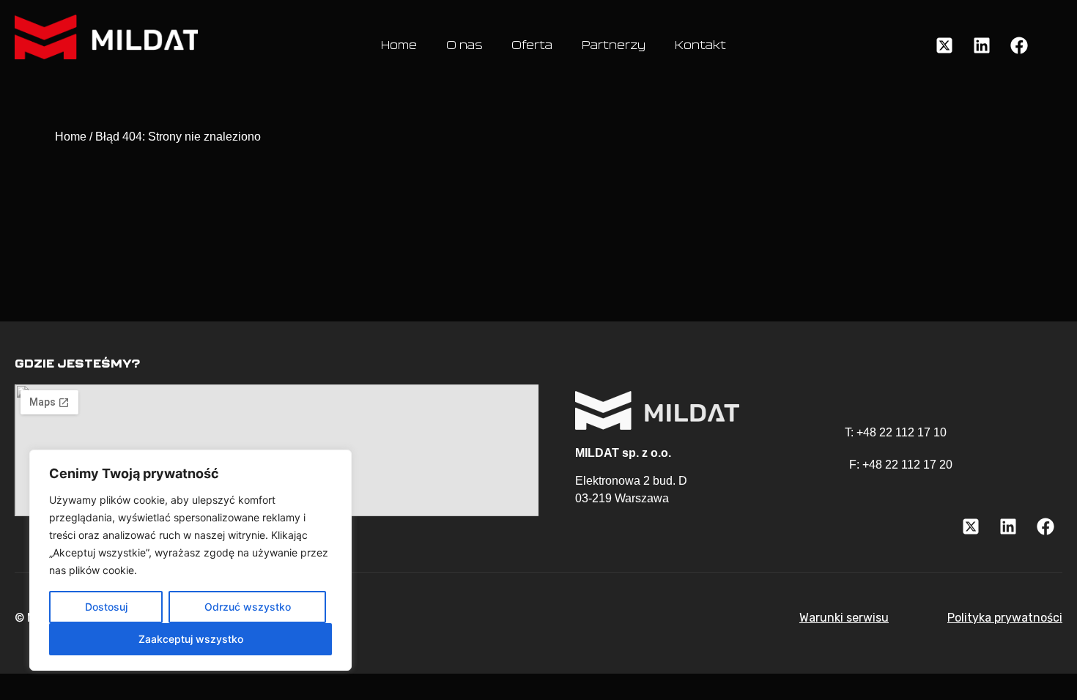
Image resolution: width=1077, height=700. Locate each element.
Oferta (531, 45)
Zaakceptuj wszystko (190, 639)
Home (399, 45)
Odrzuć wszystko (247, 606)
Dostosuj (106, 606)
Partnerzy (613, 45)
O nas (464, 45)
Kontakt (700, 45)
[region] (190, 560)
